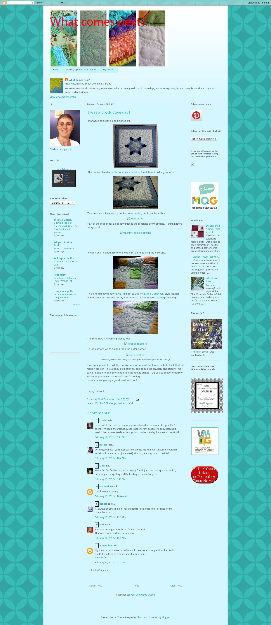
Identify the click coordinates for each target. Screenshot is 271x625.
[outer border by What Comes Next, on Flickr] (135, 218)
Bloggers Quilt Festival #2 (206, 257)
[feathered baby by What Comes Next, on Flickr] (135, 290)
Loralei (103, 420)
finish (130, 403)
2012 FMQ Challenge (105, 403)
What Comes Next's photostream (68, 179)
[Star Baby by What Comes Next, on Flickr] (135, 168)
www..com (64, 169)
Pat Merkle (105, 486)
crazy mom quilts (63, 291)
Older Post (176, 585)
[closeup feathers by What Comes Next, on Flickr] (135, 344)
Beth (102, 524)
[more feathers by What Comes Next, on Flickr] (135, 355)
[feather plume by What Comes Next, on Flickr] (135, 335)
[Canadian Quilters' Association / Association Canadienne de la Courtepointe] (209, 171)
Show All (76, 305)
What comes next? (98, 22)
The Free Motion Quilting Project (63, 221)
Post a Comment (100, 570)
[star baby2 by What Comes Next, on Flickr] (135, 209)
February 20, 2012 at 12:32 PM (110, 538)
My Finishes (108, 70)
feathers (122, 403)
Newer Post (95, 585)
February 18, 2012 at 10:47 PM (110, 458)
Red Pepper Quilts (64, 258)
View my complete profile (63, 97)
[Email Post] (137, 399)
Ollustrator (142, 617)
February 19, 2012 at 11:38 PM (110, 517)
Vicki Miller (105, 545)
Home (55, 70)
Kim (101, 465)
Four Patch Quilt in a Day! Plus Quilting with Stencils (66, 229)
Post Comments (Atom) (143, 595)
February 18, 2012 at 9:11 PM (110, 437)
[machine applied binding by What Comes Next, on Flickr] (135, 233)
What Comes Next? (79, 80)
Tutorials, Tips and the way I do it (80, 70)
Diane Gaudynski (154, 293)
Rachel (103, 444)
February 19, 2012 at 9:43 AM (110, 479)
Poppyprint (60, 275)
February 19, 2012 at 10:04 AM (111, 496)
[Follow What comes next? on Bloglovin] (204, 140)
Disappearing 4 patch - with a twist (213, 229)
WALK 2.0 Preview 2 (64, 248)
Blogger (166, 617)
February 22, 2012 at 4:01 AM (110, 562)
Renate (103, 504)
